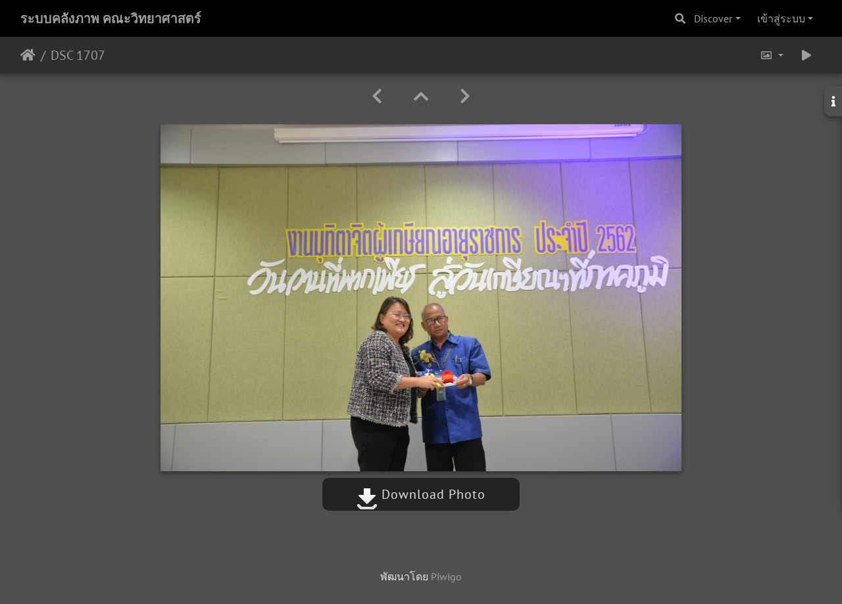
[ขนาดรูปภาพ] (771, 55)
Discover (713, 18)
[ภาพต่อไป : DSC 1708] (465, 96)
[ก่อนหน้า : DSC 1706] (377, 96)
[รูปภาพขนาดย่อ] (421, 96)
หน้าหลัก (28, 55)
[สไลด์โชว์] (806, 55)
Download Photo (431, 494)
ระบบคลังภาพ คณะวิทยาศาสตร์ (110, 18)
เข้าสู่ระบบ (781, 18)
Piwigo (446, 576)
